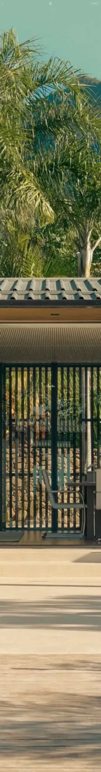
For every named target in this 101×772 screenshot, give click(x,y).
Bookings (94, 3)
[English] (50, 3)
